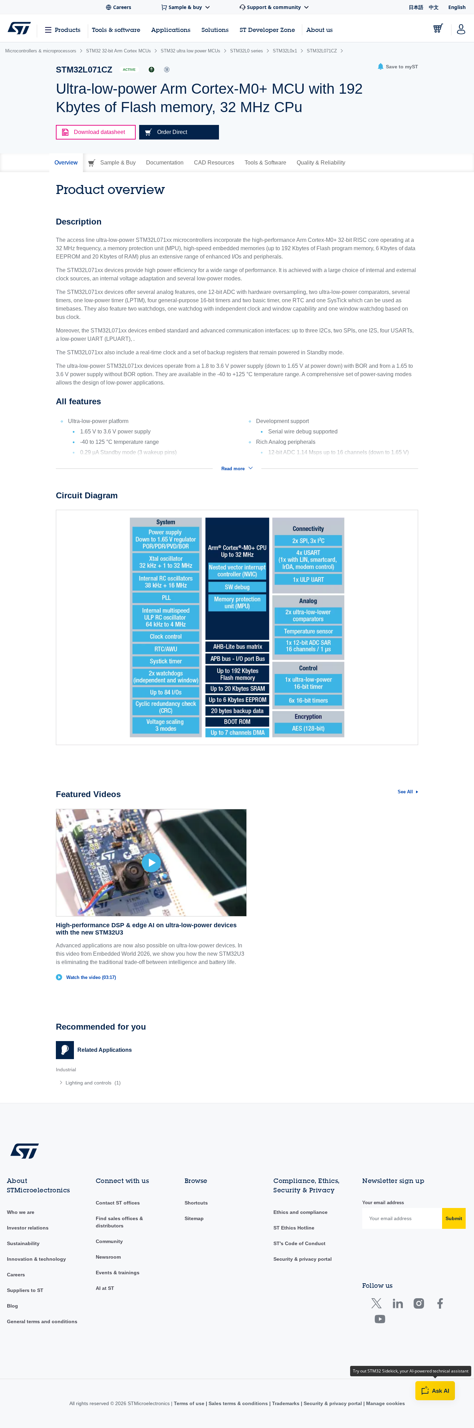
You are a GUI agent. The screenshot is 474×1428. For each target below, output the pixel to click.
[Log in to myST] (461, 28)
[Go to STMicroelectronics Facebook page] (439, 1305)
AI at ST (105, 1288)
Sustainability (23, 1243)
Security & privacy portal (302, 1259)
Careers (16, 1274)
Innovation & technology (36, 1259)
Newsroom (108, 1257)
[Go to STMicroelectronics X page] (378, 1305)
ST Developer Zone (267, 30)
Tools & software (116, 29)
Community (109, 1241)
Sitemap (194, 1218)
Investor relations (28, 1228)
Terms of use (190, 1403)
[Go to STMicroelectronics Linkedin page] (397, 1305)
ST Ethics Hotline (293, 1228)
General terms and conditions (42, 1321)
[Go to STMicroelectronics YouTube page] (379, 1320)
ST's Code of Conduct (299, 1243)
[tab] (66, 162)
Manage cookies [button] (385, 1403)
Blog (12, 1306)
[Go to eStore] (438, 28)
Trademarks (286, 1403)
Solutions (215, 29)
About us (319, 29)
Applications (171, 29)
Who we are (20, 1212)
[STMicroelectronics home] (19, 28)
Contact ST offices (118, 1203)
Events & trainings (117, 1272)
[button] (397, 66)
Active (129, 69)
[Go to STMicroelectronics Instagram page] (418, 1305)
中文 (434, 7)
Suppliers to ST (25, 1290)
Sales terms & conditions (238, 1403)
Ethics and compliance (300, 1212)
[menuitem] (143, 1083)
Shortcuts (196, 1203)
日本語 (416, 7)
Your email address (383, 1202)
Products (68, 29)
